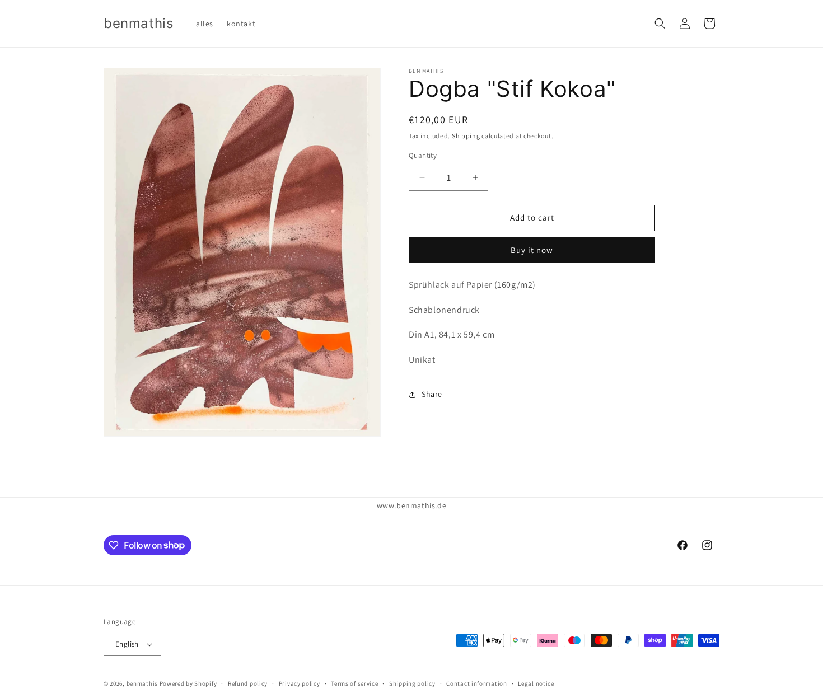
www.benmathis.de (412, 505)
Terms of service (354, 683)
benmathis (142, 683)
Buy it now (532, 250)
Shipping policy (412, 683)
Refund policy (248, 683)
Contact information (476, 683)
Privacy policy (299, 683)
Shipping (466, 136)
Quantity (423, 155)
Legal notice (536, 683)
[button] (660, 23)
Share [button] (432, 394)
